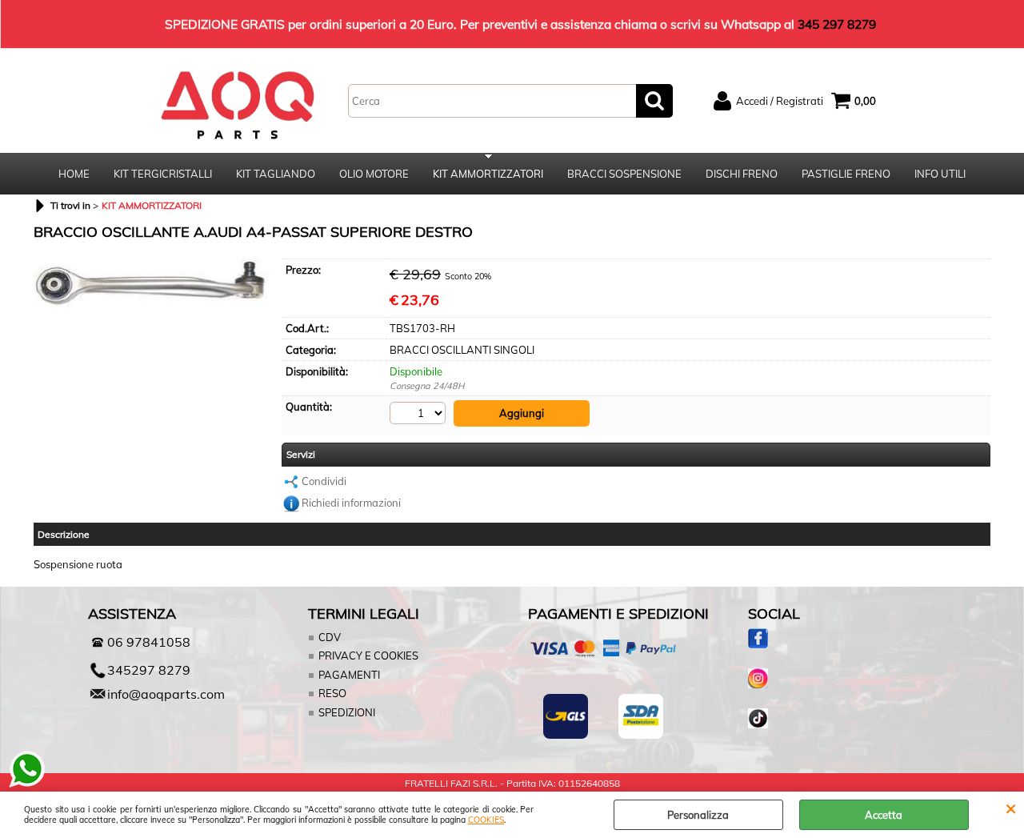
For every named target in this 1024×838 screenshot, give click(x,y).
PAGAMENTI (349, 674)
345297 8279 (148, 670)
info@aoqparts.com (166, 694)
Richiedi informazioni (351, 502)
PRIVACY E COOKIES (368, 655)
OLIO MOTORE (374, 173)
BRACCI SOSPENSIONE (624, 173)
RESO (332, 693)
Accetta (883, 814)
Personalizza (698, 814)
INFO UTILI (940, 173)
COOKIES (486, 820)
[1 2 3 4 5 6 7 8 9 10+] (420, 413)
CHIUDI (1011, 808)
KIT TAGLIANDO (275, 173)
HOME (74, 173)
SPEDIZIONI (346, 712)
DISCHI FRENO (742, 173)
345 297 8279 (837, 24)
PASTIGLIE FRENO (846, 173)
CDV (329, 637)
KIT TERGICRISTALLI (163, 173)
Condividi (324, 481)
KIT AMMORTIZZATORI (488, 173)
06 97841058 (148, 642)
